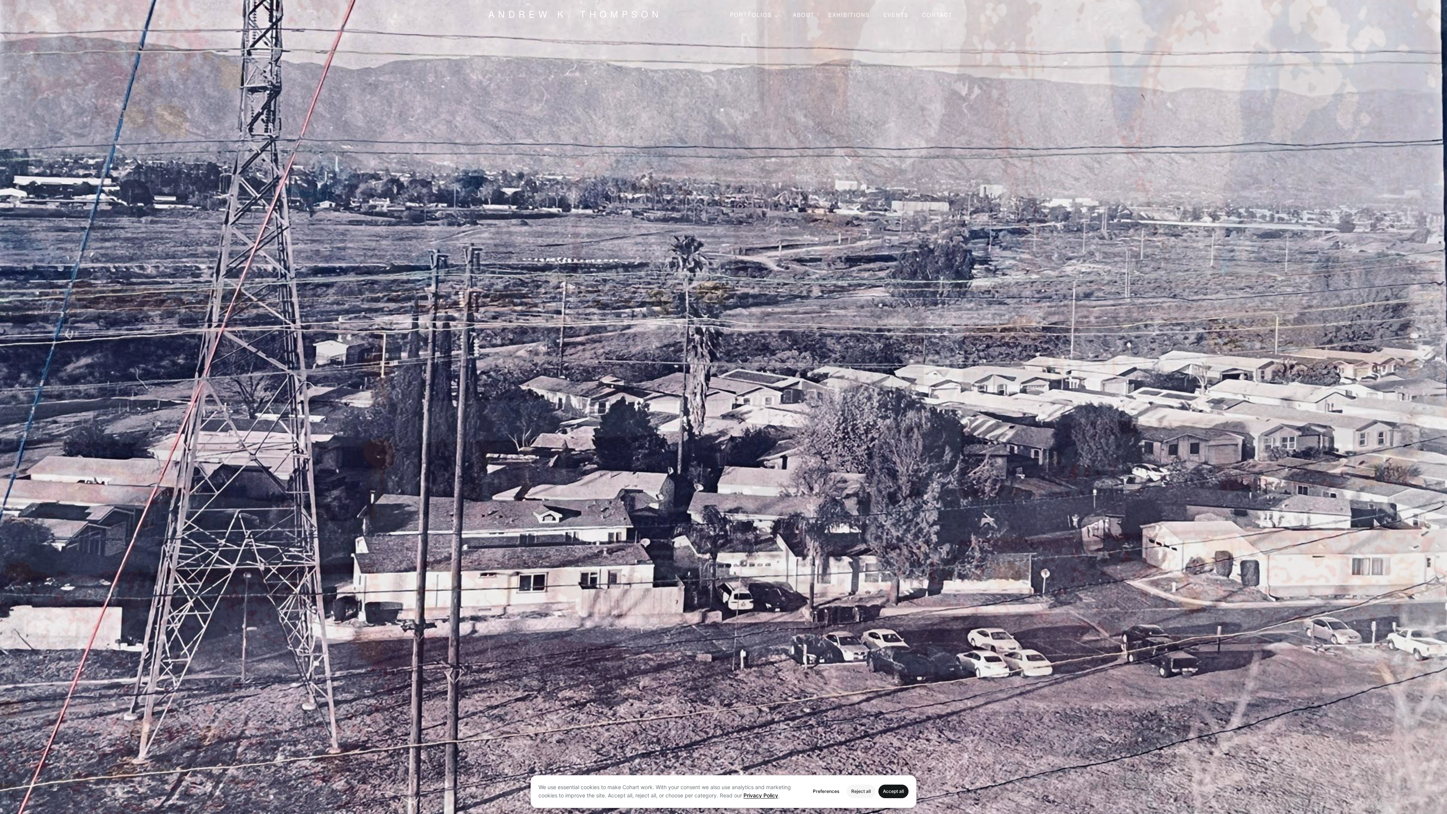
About (804, 15)
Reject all (861, 791)
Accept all (893, 791)
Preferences (826, 791)
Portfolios (751, 15)
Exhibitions (849, 15)
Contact (937, 15)
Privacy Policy (760, 795)
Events (896, 15)
